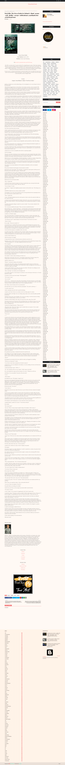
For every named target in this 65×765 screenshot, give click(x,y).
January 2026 (51, 123)
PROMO (12, 595)
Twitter (23, 555)
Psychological (45, 84)
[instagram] (59, 1)
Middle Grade (48, 78)
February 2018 (51, 268)
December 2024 (51, 143)
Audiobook (13, 637)
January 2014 (51, 343)
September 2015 (51, 313)
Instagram (23, 558)
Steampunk (49, 87)
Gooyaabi (20, 763)
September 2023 (51, 166)
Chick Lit (49, 66)
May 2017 (51, 282)
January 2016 (51, 307)
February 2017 (51, 287)
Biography (44, 63)
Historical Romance (49, 75)
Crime (49, 69)
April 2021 (51, 210)
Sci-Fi (15, 595)
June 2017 (51, 281)
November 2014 (51, 328)
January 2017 (51, 288)
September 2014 (51, 331)
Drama (52, 69)
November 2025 (51, 126)
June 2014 (51, 336)
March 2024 (51, 157)
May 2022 (51, 190)
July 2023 (51, 169)
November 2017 (51, 273)
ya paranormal (45, 96)
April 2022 (51, 192)
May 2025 (51, 135)
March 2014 (51, 340)
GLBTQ (55, 72)
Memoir (44, 78)
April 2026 (51, 118)
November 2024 (51, 144)
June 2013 (51, 354)
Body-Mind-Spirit (53, 63)
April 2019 (51, 247)
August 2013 (51, 351)
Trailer (52, 88)
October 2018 (51, 256)
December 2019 (51, 235)
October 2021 (51, 201)
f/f (43, 93)
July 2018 (51, 261)
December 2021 (51, 198)
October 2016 (51, 293)
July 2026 (51, 114)
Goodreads (23, 557)
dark (59, 91)
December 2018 (51, 253)
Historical (44, 75)
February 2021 (51, 213)
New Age (44, 79)
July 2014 (51, 334)
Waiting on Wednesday (46, 90)
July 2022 (51, 187)
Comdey (13, 654)
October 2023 (51, 164)
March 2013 (51, 359)
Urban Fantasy (56, 88)
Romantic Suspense (46, 85)
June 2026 (51, 115)
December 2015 (51, 308)
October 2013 (51, 348)
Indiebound (23, 567)
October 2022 (51, 183)
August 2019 (51, 241)
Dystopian (55, 69)
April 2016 (51, 302)
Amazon (23, 564)
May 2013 (51, 356)
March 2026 (51, 120)
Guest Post (13, 680)
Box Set (13, 644)
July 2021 (51, 206)
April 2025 (51, 137)
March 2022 (51, 193)
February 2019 (51, 250)
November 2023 (51, 163)
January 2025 (51, 141)
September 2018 (51, 258)
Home (6, 0)
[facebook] (56, 1)
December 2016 (51, 290)
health (48, 93)
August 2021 (51, 204)
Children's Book (54, 66)
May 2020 (51, 227)
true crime (49, 94)
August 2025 (51, 131)
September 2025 (51, 129)
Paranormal (44, 81)
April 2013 (51, 357)
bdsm (56, 91)
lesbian (54, 93)
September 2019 (51, 239)
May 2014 (51, 337)
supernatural (45, 94)
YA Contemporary (56, 90)
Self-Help (56, 85)
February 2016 (51, 305)
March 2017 (51, 285)
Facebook (23, 553)
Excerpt (9, 595)
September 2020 (51, 221)
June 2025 (51, 134)
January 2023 (51, 178)
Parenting (56, 81)
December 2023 (51, 161)
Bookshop (23, 569)
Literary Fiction (13, 690)
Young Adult (52, 91)
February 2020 (51, 232)
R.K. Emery (6, 19)
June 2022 (51, 189)
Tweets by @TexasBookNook (47, 21)
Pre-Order (53, 82)
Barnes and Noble (23, 566)
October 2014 (51, 330)
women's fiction (54, 94)
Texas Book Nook (32, 4)
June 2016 (51, 299)
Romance (57, 84)
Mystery (52, 78)
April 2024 (51, 155)
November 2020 (51, 218)
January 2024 (51, 160)
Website (23, 551)
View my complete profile (50, 15)
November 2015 (51, 310)
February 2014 (51, 342)
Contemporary (13, 657)
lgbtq (56, 93)
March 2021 (51, 212)
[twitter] (58, 1)
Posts (45, 46)
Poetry (44, 82)
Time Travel (48, 88)
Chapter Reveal (45, 66)
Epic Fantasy (13, 664)
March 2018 (51, 267)
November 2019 (51, 236)
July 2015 (51, 316)
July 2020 (51, 224)
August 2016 (51, 296)
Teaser (57, 87)
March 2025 (51, 138)
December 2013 (51, 345)
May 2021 (51, 209)
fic (45, 93)
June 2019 (51, 244)
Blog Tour (48, 63)
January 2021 (51, 215)
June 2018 (51, 262)
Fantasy (44, 72)
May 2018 (51, 264)
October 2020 (51, 219)
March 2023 (51, 175)
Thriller (18, 595)
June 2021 (51, 207)
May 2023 (51, 172)
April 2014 (51, 339)
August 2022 (51, 186)
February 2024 (51, 158)
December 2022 (51, 180)
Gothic (13, 677)
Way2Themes (12, 763)
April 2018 (51, 265)
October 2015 (51, 311)
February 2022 (51, 195)
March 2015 (51, 322)
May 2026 (51, 117)
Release (49, 84)
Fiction (47, 72)
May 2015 (51, 319)
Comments (46, 47)
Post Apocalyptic (48, 82)
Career (13, 647)
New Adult (56, 78)
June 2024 (51, 152)
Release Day (53, 84)
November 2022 (51, 181)
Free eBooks (51, 72)
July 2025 (51, 132)
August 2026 (51, 112)
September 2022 (51, 184)
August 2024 (51, 149)
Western (52, 90)
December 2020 (51, 216)
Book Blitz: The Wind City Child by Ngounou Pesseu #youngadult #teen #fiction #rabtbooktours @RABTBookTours (53, 371)
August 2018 (51, 259)
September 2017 (51, 276)
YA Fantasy (44, 91)
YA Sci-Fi (48, 91)
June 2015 (51, 317)
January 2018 (51, 270)
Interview (13, 687)
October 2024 (51, 146)
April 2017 (51, 284)
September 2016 (51, 294)
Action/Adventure (13, 634)
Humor (58, 75)
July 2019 (51, 242)
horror (51, 93)
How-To (55, 75)
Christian (13, 653)
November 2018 (51, 255)
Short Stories (45, 87)
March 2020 (51, 230)
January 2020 (51, 233)
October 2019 (51, 238)
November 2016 (51, 291)
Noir (47, 79)
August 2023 (51, 167)
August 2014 (51, 333)
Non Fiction (50, 79)
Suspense (53, 87)
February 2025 (51, 140)
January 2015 (51, 325)
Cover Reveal (45, 69)
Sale (50, 85)
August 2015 (51, 314)
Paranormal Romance (50, 81)
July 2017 (51, 279)
